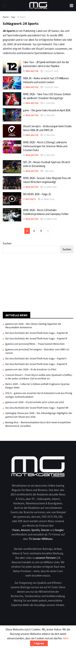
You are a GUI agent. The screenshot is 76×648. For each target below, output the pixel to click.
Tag (13, 17)
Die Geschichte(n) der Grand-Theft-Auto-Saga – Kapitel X (36, 358)
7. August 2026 (50, 71)
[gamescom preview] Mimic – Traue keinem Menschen (35, 343)
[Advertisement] (38, 282)
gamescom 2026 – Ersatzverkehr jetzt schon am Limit (34, 402)
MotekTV (31, 199)
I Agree (39, 643)
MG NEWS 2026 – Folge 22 (37, 194)
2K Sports (21, 17)
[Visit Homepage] (38, 5)
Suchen (7, 243)
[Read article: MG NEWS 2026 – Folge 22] (12, 199)
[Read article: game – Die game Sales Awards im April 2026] (12, 115)
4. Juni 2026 (49, 103)
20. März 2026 (47, 199)
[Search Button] (4, 5)
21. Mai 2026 (49, 115)
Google (59, 530)
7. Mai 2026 (48, 171)
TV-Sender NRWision (41, 539)
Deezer (45, 530)
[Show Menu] (71, 5)
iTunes (16, 530)
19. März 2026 (50, 219)
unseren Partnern (46, 558)
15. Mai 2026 (49, 135)
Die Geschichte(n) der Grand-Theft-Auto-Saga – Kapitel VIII (36, 407)
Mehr (66, 638)
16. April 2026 (49, 187)
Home (5, 17)
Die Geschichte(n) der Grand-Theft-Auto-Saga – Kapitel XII (36, 333)
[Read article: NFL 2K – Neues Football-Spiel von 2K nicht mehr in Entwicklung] (12, 166)
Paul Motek (32, 71)
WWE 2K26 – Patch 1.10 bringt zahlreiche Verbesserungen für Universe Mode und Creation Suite (45, 146)
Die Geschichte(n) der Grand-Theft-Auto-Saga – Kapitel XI (36, 338)
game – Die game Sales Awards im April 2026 (46, 110)
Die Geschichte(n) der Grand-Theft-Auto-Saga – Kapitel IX (36, 364)
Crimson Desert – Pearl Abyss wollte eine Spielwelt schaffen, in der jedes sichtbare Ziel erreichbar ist (38, 376)
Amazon (25, 530)
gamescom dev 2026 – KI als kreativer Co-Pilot (30, 369)
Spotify (35, 530)
